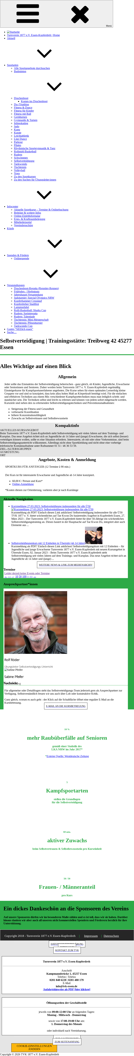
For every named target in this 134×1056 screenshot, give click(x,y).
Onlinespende (21, 258)
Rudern (18, 154)
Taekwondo (20, 164)
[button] (67, 430)
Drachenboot (21, 98)
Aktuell (11, 38)
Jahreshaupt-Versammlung (28, 294)
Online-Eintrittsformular (27, 215)
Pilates (17, 145)
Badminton (20, 71)
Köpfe (10, 228)
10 (16, 576)
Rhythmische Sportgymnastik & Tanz (34, 148)
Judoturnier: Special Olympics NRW (34, 297)
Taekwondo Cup (23, 325)
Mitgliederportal (23, 222)
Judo (16, 126)
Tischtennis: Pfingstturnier (28, 322)
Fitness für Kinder (24, 110)
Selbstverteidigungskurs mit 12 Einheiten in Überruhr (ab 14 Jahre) (48, 543)
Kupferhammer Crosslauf (28, 300)
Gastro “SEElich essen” (20, 329)
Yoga (17, 173)
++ (31, 576)
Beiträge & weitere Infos (27, 212)
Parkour (18, 142)
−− (9, 576)
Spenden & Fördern (18, 255)
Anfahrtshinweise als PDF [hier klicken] (66, 989)
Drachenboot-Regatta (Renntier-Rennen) (36, 288)
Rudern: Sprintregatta (26, 313)
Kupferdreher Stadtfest (26, 304)
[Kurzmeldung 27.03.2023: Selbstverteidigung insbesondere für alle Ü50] (52, 509)
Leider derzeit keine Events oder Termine (27, 573)
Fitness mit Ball (22, 113)
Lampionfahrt (21, 307)
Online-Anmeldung (23, 484)
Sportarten (12, 65)
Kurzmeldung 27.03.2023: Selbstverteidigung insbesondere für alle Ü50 (51, 506)
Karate (17, 132)
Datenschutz (111, 936)
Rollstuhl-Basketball (25, 151)
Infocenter (12, 206)
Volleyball (19, 170)
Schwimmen (21, 157)
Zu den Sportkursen (25, 176)
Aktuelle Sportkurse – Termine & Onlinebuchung (41, 209)
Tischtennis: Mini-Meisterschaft (31, 319)
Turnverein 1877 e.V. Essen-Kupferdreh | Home (33, 35)
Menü (109, 26)
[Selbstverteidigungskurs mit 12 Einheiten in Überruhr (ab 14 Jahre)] (93, 543)
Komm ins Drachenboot (34, 101)
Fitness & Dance (23, 107)
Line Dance (20, 138)
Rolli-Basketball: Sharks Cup (30, 310)
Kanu (17, 129)
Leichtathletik (21, 135)
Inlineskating (21, 123)
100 (24, 576)
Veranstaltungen (16, 285)
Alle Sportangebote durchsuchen (32, 68)
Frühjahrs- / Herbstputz (26, 291)
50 (20, 576)
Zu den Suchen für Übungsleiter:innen (35, 179)
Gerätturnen (20, 116)
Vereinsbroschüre (23, 225)
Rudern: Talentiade (24, 316)
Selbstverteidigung (24, 160)
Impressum (91, 936)
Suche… (12, 332)
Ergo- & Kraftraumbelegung (29, 219)
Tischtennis (20, 167)
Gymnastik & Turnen (25, 120)
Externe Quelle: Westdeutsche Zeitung (68, 756)
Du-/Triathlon (21, 104)
